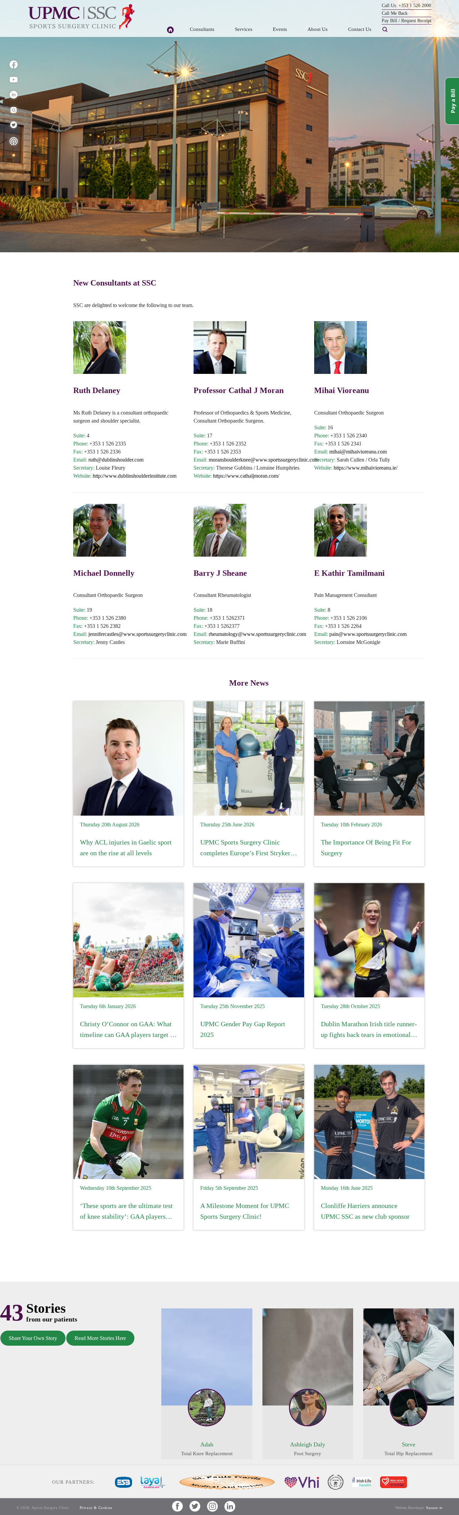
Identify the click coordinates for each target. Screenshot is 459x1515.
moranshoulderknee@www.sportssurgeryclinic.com (264, 460)
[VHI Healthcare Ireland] (301, 1481)
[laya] (153, 1481)
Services (243, 29)
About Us (317, 29)
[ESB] (123, 1481)
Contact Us (359, 29)
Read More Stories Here (100, 1338)
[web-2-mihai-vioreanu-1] (340, 347)
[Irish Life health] (362, 1481)
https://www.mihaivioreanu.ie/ (366, 468)
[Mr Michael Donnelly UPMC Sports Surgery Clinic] (99, 530)
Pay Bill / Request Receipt (406, 20)
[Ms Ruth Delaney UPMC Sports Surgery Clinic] (99, 347)
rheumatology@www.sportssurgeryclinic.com (257, 634)
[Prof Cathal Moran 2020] (220, 347)
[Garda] (225, 1481)
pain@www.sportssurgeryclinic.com (368, 634)
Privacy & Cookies (96, 1508)
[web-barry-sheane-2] (220, 530)
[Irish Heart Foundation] (393, 1481)
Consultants (202, 29)
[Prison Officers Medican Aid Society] (336, 1481)
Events (280, 29)
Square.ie (434, 1508)
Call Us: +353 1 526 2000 (406, 5)
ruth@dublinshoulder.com (115, 460)
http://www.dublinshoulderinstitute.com (134, 476)
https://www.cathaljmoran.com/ (246, 476)
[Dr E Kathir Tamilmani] (340, 530)
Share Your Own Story (33, 1338)
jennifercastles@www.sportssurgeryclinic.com (137, 634)
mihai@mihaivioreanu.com (358, 451)
